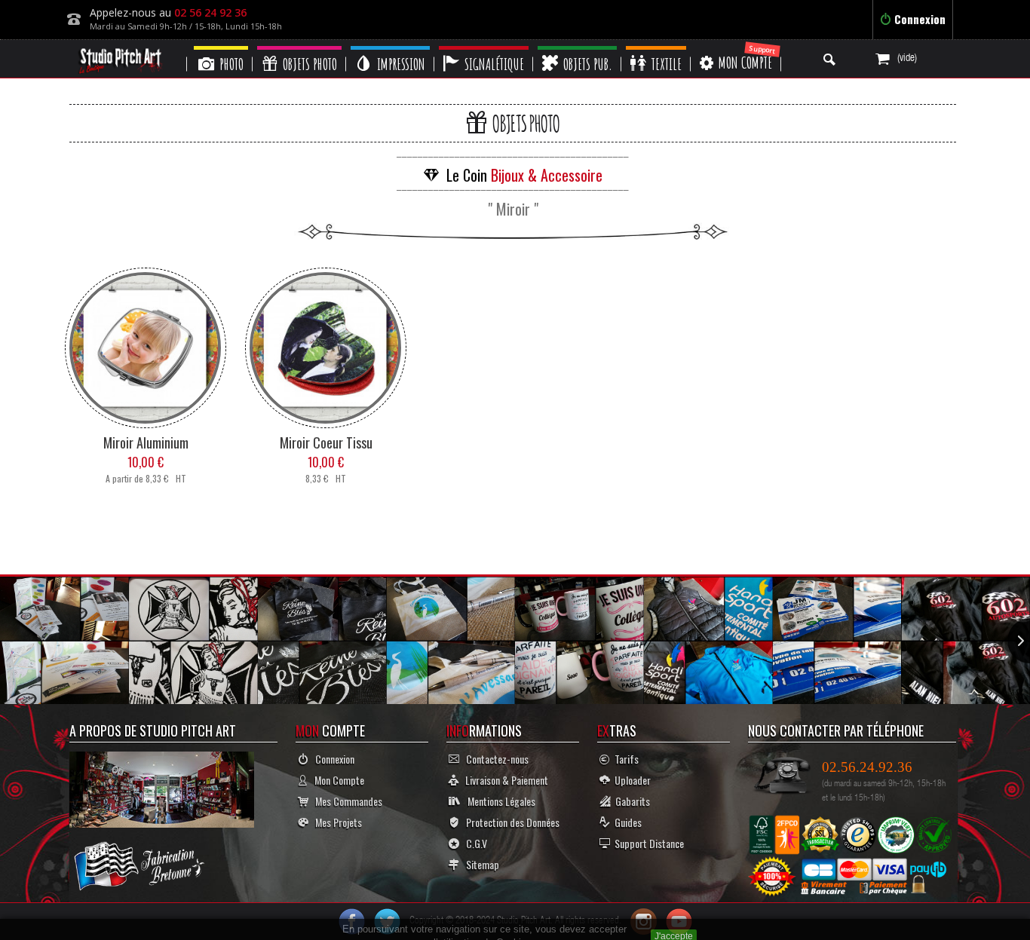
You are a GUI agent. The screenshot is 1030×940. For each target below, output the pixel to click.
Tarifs (624, 759)
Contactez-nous (494, 759)
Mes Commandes (345, 801)
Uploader (630, 780)
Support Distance (647, 843)
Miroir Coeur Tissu (326, 442)
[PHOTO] (221, 48)
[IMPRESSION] (390, 48)
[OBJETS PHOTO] (299, 48)
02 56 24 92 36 (210, 12)
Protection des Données (509, 822)
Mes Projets (335, 822)
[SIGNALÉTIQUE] (484, 48)
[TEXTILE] (656, 48)
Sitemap (479, 864)
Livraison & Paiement (503, 780)
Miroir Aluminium (146, 442)
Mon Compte (336, 780)
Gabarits (630, 801)
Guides (626, 822)
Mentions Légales (498, 801)
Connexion (918, 19)
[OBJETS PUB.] (577, 48)
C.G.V (473, 843)
